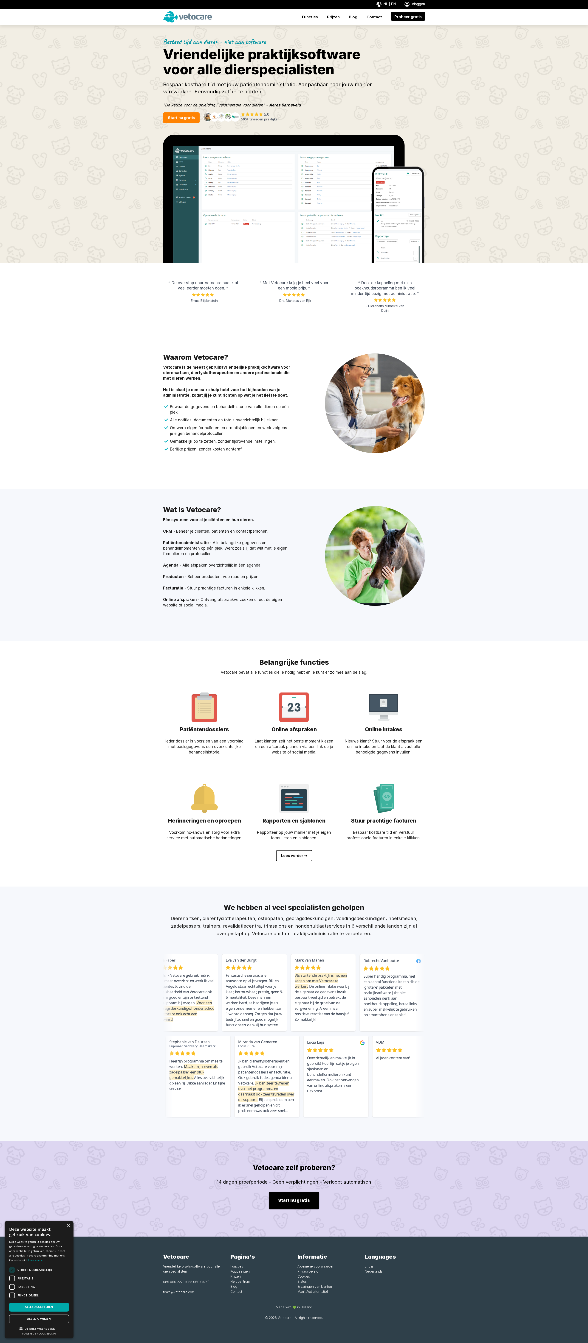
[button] (39, 1328)
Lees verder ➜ (294, 855)
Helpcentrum (240, 1281)
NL (385, 4)
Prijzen (235, 1276)
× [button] (68, 1226)
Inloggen (417, 4)
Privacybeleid (307, 1271)
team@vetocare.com (179, 1292)
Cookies (303, 1276)
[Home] (187, 16)
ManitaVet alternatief (312, 1291)
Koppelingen (240, 1271)
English (370, 1266)
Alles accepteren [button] (39, 1307)
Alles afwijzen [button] (39, 1319)
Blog (233, 1286)
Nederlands (373, 1271)
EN (393, 4)
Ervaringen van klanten (314, 1286)
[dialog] (39, 1279)
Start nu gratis (181, 117)
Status (302, 1281)
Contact (236, 1291)
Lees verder (36, 1260)
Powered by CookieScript (39, 1333)
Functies (236, 1266)
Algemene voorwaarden (315, 1266)
